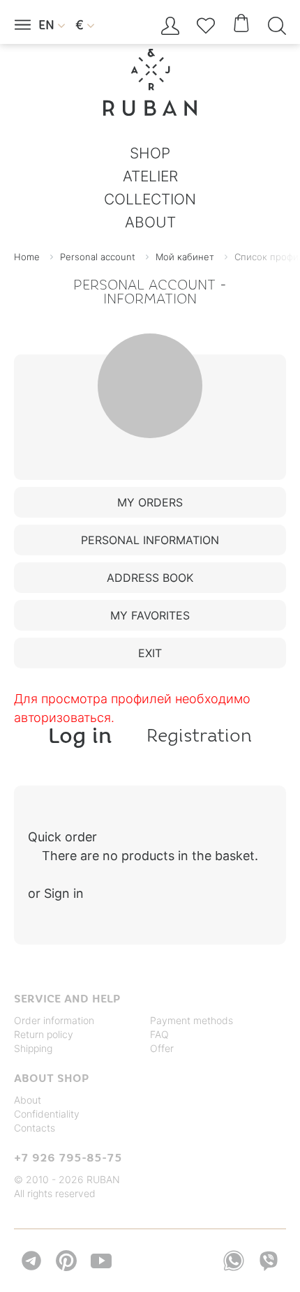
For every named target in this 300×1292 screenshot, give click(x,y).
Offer (162, 1048)
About (27, 1100)
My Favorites (150, 615)
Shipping (33, 1048)
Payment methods (191, 1020)
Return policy (43, 1034)
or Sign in (56, 893)
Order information (54, 1020)
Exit (150, 653)
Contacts (34, 1128)
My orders (150, 502)
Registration (199, 735)
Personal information (150, 540)
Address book (150, 578)
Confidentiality (47, 1114)
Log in (80, 735)
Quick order (62, 836)
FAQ (159, 1034)
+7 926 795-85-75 (68, 1157)
